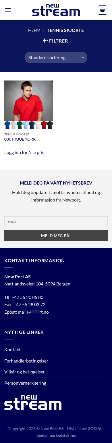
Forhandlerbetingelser (26, 360)
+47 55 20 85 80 (27, 297)
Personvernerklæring (25, 383)
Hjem (34, 30)
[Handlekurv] (102, 10)
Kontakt (12, 349)
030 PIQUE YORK (20, 139)
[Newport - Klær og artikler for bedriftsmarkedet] (56, 10)
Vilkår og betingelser (24, 371)
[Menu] (7, 10)
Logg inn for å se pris (24, 152)
